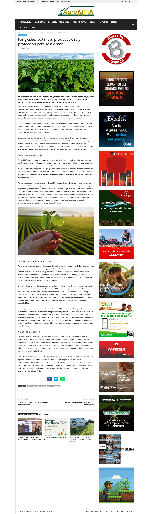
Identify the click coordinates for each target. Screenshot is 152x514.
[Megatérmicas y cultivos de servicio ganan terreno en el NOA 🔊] (82, 426)
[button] (133, 24)
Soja (49, 386)
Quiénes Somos (29, 2)
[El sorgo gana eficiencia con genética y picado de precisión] (30, 426)
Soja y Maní (55, 386)
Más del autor (44, 414)
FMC (29, 386)
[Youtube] (133, 1)
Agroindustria (80, 22)
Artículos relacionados (28, 414)
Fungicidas (35, 386)
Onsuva (43, 386)
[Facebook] (122, 1)
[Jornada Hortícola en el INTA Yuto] (56, 426)
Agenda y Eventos (28, 27)
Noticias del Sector (108, 22)
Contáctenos (66, 2)
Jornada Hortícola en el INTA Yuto (55, 438)
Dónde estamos (42, 2)
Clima (92, 22)
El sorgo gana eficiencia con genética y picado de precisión (29, 438)
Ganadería (40, 22)
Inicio (19, 2)
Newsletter (54, 2)
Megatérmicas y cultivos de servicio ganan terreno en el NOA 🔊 (81, 439)
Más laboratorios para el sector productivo (79, 403)
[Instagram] (126, 1)
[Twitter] (129, 1)
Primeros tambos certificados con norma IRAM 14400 (33, 403)
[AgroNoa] (76, 11)
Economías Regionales (58, 22)
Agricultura (25, 22)
